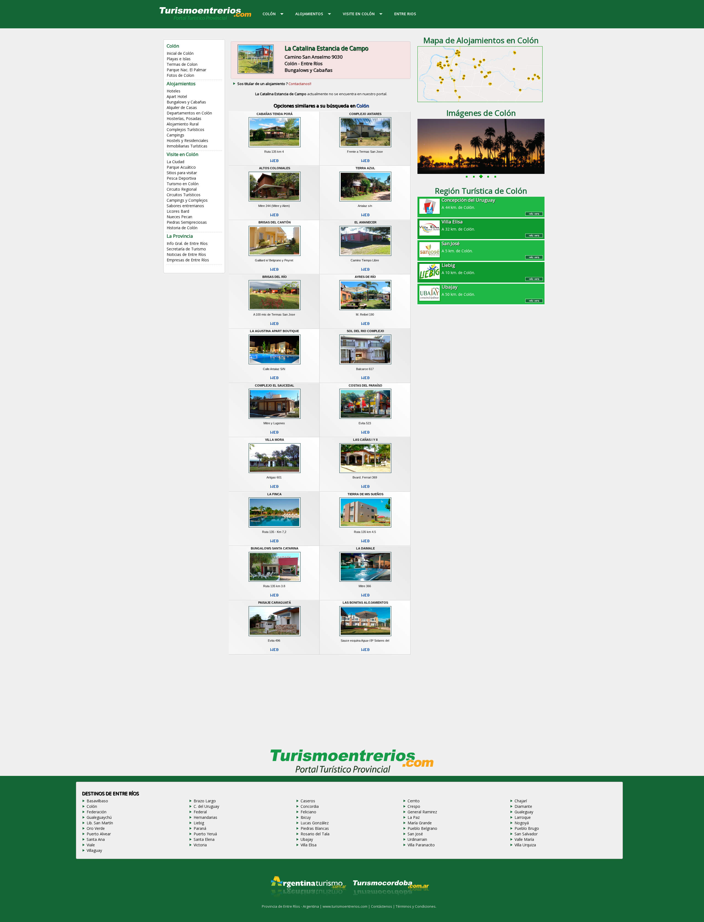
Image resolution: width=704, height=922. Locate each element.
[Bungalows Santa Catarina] (274, 582)
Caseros (308, 800)
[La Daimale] (365, 582)
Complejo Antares (365, 114)
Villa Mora (274, 439)
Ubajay (307, 839)
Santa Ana (96, 839)
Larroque (523, 817)
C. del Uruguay (206, 806)
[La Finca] (274, 528)
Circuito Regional (182, 189)
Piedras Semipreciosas (187, 222)
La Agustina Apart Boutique (274, 331)
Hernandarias (205, 817)
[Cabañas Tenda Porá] (274, 147)
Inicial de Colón (180, 53)
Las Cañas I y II (365, 439)
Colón (92, 806)
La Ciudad (175, 161)
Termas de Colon (182, 64)
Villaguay (94, 850)
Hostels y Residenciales (187, 140)
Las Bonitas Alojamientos (365, 602)
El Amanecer (365, 222)
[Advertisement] (321, 700)
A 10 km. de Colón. (458, 268)
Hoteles (173, 91)
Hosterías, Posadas (184, 118)
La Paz (414, 817)
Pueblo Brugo (527, 828)
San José (415, 833)
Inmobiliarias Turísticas (187, 146)
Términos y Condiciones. (416, 906)
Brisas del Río (274, 276)
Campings (175, 135)
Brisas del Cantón (274, 222)
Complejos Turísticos (185, 129)
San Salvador (526, 833)
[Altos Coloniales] (274, 202)
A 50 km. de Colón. (458, 290)
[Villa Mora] (274, 473)
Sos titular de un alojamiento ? (274, 83)
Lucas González (315, 822)
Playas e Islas (179, 58)
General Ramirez (422, 811)
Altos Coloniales (274, 168)
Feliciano (308, 811)
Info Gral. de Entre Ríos (187, 243)
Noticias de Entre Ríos (186, 254)
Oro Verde (96, 828)
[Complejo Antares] (365, 147)
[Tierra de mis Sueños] (365, 528)
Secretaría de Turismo (186, 248)
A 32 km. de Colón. (458, 225)
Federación (96, 811)
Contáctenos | (383, 906)
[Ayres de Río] (365, 311)
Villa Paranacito (421, 844)
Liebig (199, 822)
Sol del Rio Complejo (365, 331)
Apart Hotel (177, 96)
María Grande (420, 822)
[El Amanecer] (365, 256)
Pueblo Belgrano (422, 828)
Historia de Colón (182, 227)
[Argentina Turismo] (308, 902)
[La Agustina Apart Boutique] (274, 365)
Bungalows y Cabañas (186, 102)
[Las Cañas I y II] (365, 473)
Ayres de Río (365, 276)
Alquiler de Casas (182, 107)
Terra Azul (365, 168)
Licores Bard (178, 211)
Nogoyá (522, 822)
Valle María (524, 839)
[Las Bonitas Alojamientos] (365, 636)
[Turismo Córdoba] (390, 902)
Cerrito (414, 800)
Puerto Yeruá (205, 833)
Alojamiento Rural (183, 124)
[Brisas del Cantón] (274, 256)
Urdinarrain (417, 839)
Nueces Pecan (179, 216)
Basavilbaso (97, 800)
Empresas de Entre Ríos (188, 259)
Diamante (523, 806)
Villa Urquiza (525, 844)
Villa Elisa (309, 844)
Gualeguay (524, 811)
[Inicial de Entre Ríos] (206, 20)
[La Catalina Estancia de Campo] (255, 73)
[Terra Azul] (365, 202)
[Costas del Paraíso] (365, 419)
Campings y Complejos (187, 200)
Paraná (200, 828)
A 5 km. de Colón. (457, 246)
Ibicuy (306, 817)
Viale (91, 844)
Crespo (414, 806)
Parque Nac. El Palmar (186, 69)
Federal (200, 811)
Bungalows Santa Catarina (274, 548)
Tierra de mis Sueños (365, 494)
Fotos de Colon (180, 75)
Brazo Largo (205, 800)
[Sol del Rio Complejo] (365, 365)
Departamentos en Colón (189, 113)
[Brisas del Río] (274, 311)
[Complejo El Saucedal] (274, 419)
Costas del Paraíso (365, 385)
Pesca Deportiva (181, 178)
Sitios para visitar (182, 172)
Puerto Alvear (99, 833)
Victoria (200, 844)
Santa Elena (204, 839)
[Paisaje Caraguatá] (274, 636)
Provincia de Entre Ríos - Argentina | (292, 906)
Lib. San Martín (100, 822)
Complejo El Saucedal (274, 385)
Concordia (310, 806)
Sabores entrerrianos (185, 205)
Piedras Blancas (315, 828)
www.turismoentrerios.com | (347, 906)
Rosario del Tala (315, 833)
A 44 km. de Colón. (468, 203)
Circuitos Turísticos (183, 194)
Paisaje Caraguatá (274, 602)
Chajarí (521, 800)
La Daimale (365, 548)
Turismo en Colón (183, 183)
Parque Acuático (181, 167)
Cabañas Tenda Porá (275, 114)
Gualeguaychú (99, 817)
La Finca (274, 494)
